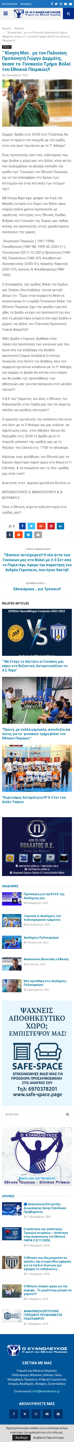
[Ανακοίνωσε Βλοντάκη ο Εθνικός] (12, 963)
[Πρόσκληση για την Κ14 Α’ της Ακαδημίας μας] (12, 898)
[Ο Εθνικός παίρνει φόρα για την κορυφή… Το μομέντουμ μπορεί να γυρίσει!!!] (12, 1290)
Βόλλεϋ (6, 47)
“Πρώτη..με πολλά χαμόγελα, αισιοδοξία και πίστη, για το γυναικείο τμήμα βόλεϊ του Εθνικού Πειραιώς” (36, 734)
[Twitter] (56, 4)
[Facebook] (52, 4)
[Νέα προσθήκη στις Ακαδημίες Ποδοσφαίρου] (12, 985)
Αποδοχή (21, 1437)
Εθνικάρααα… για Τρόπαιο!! (37, 589)
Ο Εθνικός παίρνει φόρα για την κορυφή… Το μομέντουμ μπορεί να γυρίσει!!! (48, 1290)
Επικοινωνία (9, 3)
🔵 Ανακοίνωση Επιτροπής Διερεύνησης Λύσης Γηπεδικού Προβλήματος (45, 1207)
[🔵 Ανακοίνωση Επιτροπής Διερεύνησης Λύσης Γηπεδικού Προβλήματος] (12, 1208)
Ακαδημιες (10, 886)
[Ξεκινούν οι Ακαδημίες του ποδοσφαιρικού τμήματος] (12, 920)
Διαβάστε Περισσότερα (48, 1437)
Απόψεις (26, 3)
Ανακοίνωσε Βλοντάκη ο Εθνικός (46, 959)
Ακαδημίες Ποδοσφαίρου (41, 937)
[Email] (70, 4)
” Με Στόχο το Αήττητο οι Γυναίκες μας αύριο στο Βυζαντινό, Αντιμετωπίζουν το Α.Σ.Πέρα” (34, 666)
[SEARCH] (67, 1114)
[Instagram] (61, 4)
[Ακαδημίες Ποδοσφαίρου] (12, 942)
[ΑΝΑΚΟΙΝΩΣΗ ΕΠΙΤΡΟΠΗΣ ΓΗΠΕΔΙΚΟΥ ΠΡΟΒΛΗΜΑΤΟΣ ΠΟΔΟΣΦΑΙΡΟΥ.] (12, 1315)
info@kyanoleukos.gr (46, 1391)
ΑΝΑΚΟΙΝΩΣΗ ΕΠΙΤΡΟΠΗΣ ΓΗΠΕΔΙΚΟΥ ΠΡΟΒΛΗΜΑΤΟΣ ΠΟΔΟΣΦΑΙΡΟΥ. (43, 1315)
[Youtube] (65, 4)
